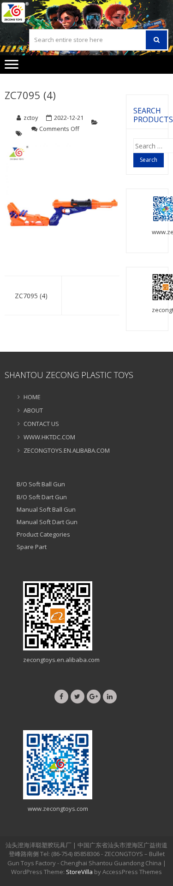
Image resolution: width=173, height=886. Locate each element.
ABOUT (33, 410)
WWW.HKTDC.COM (49, 437)
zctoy (31, 117)
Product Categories (43, 534)
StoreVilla (79, 872)
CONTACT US (41, 423)
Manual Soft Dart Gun (47, 522)
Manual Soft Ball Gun (46, 509)
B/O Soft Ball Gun (41, 484)
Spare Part (32, 547)
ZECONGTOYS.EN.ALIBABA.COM (67, 450)
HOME (32, 397)
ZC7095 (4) (30, 95)
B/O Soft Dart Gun (42, 497)
